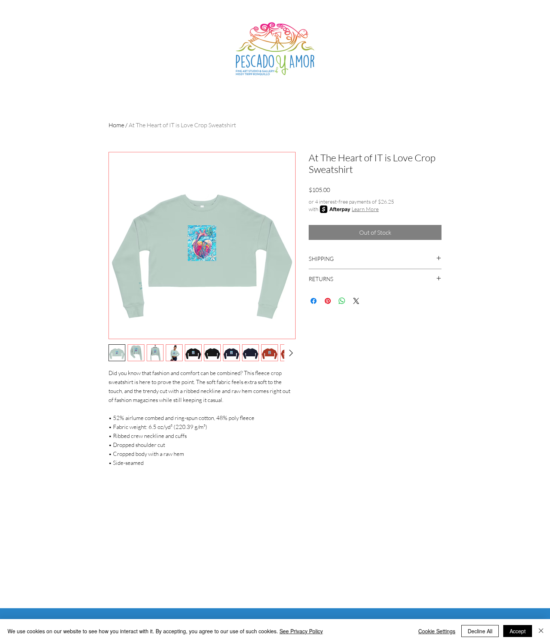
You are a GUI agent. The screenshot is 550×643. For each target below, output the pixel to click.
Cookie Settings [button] (436, 631)
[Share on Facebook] (313, 300)
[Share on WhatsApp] (341, 300)
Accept (518, 631)
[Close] (541, 631)
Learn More (365, 209)
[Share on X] (356, 300)
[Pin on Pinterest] (327, 300)
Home (116, 125)
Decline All (480, 631)
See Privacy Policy (301, 631)
